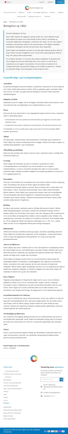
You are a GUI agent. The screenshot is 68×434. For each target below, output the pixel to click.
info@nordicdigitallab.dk (51, 393)
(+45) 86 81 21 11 (49, 396)
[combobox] (8, 2)
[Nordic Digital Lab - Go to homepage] (34, 358)
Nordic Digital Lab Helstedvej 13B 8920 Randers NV (53, 387)
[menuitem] (10, 12)
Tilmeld (61, 379)
